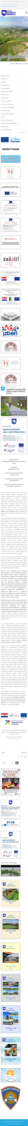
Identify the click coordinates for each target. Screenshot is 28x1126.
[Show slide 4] (17, 63)
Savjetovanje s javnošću (8, 114)
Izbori (3, 117)
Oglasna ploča (5, 75)
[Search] (17, 762)
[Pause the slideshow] (23, 38)
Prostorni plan (5, 94)
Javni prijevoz (5, 126)
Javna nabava (5, 98)
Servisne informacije (7, 129)
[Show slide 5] (19, 63)
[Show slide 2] (12, 63)
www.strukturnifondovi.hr (14, 739)
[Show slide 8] (25, 63)
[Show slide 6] (21, 63)
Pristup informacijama (7, 91)
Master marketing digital (22, 132)
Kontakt (4, 82)
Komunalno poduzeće (7, 120)
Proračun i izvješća (6, 101)
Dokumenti (5, 78)
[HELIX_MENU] (26, 12)
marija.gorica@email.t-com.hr (9, 6)
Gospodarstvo (5, 85)
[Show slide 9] (27, 63)
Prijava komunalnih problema (9, 123)
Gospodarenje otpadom (8, 107)
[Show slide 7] (23, 63)
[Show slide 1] (10, 63)
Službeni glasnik (6, 88)
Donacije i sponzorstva (8, 104)
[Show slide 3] (14, 63)
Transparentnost (6, 110)
